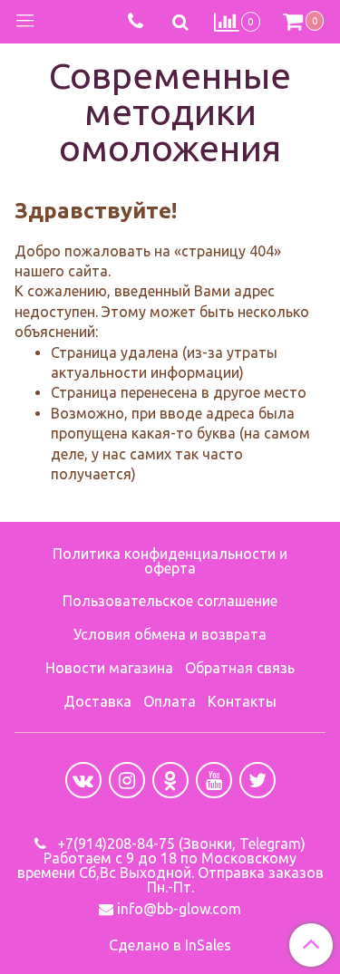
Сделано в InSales (170, 945)
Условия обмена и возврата (170, 634)
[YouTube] (214, 780)
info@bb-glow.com (179, 909)
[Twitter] (257, 780)
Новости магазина (109, 668)
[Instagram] (127, 780)
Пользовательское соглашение (170, 601)
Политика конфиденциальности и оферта (170, 560)
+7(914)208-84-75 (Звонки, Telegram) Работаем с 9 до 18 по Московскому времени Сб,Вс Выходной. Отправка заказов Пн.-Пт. (170, 865)
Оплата (169, 701)
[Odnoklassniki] (170, 780)
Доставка (97, 701)
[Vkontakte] (83, 780)
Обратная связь (240, 668)
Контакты (242, 701)
